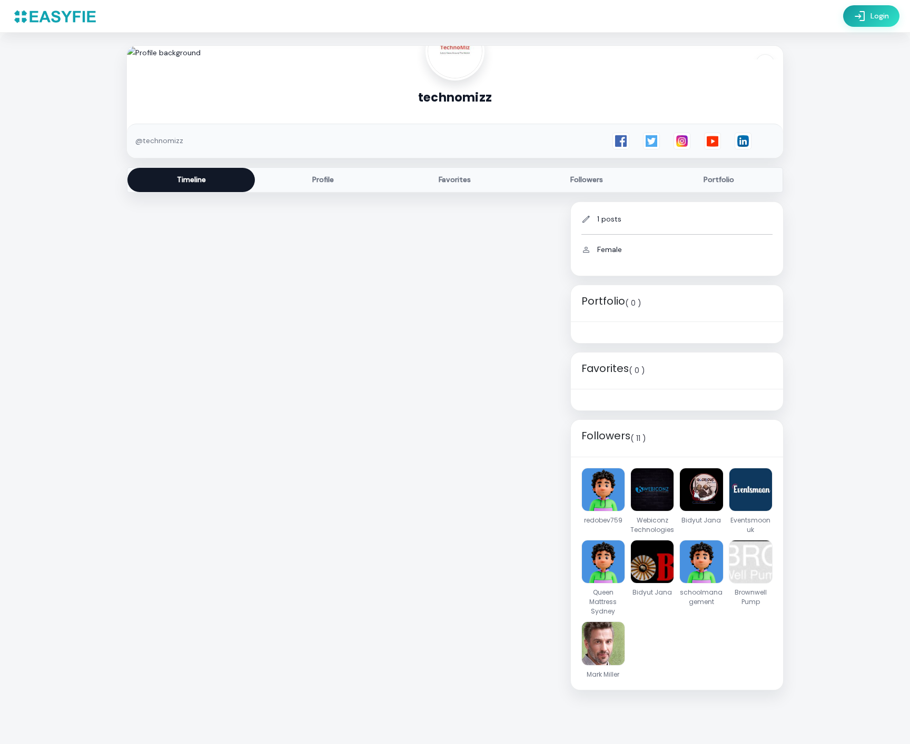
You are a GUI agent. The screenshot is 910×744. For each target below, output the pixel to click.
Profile (323, 179)
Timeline (191, 179)
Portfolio (719, 179)
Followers (586, 179)
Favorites (455, 179)
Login (871, 16)
